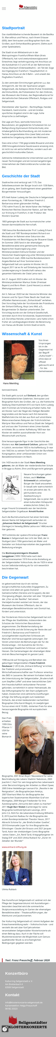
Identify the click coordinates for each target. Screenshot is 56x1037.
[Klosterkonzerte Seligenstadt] (28, 8)
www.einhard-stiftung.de (14, 847)
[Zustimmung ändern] (5, 1029)
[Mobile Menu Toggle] (4, 8)
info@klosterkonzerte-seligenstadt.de (23, 1002)
